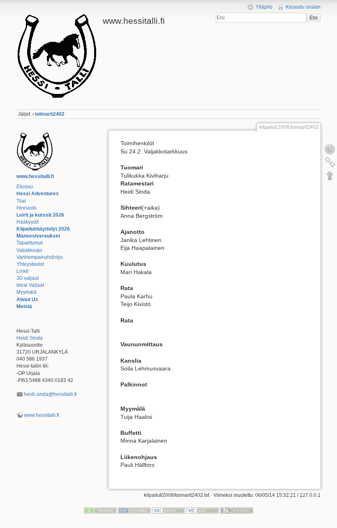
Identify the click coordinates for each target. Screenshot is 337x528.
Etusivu (24, 187)
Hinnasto (26, 208)
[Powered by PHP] (134, 510)
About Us (27, 299)
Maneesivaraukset (38, 236)
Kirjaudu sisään (303, 7)
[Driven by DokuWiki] (236, 510)
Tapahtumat (29, 243)
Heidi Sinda (29, 338)
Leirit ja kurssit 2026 (40, 215)
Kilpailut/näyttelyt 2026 (43, 229)
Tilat (21, 201)
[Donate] (100, 510)
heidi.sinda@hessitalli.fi (50, 394)
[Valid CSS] (202, 510)
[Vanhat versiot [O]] (330, 148)
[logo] (34, 151)
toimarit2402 (50, 114)
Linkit (22, 271)
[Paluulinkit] (330, 162)
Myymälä (26, 292)
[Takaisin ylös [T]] (330, 175)
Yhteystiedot (30, 264)
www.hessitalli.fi (35, 176)
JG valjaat (27, 278)
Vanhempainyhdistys (39, 257)
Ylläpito (264, 7)
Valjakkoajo (29, 250)
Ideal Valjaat (30, 285)
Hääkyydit (27, 222)
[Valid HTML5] (168, 510)
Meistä (24, 306)
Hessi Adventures (37, 194)
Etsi (313, 18)
